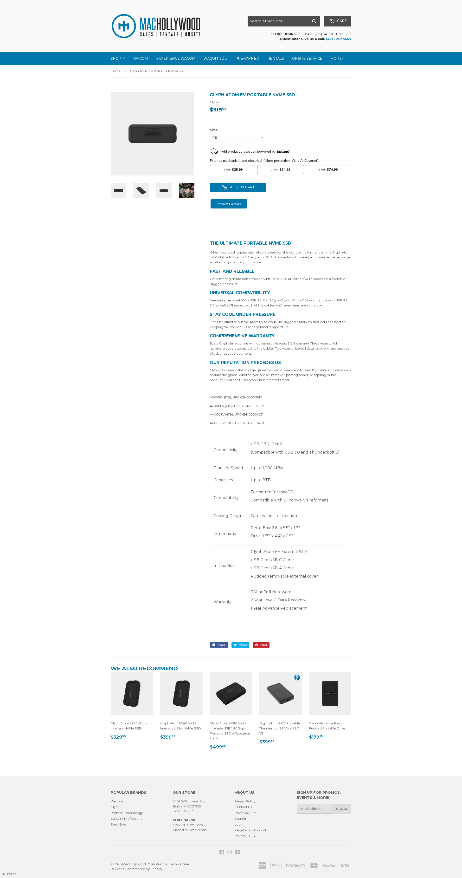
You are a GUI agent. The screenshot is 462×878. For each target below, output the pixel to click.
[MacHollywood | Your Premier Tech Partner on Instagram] (229, 853)
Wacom (140, 58)
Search (240, 818)
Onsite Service (307, 58)
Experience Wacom (175, 58)
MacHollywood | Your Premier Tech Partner (155, 864)
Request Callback (229, 204)
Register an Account (250, 830)
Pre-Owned (247, 58)
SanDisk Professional (127, 818)
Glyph (115, 807)
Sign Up (342, 809)
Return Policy (245, 801)
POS (114, 869)
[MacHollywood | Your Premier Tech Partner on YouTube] (237, 853)
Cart (341, 21)
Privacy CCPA (245, 836)
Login (239, 824)
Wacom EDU (215, 58)
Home (116, 71)
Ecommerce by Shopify (143, 869)
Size (214, 130)
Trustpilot (8, 874)
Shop (116, 58)
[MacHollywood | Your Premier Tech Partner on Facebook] (221, 853)
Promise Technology (127, 813)
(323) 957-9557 (338, 39)
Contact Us (243, 807)
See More (118, 824)
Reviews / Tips (245, 813)
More (336, 58)
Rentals (275, 58)
